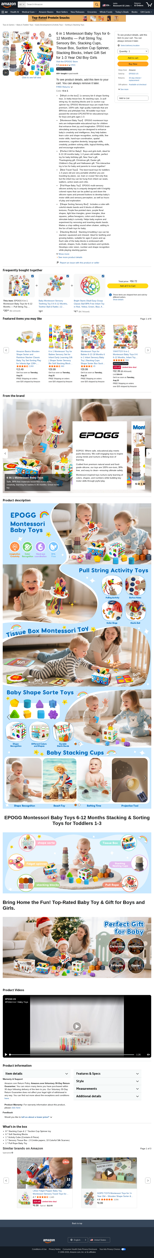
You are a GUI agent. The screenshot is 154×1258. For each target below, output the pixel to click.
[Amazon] (8, 4)
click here (15, 1107)
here (7, 1098)
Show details (118, 300)
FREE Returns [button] (63, 87)
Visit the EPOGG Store (67, 61)
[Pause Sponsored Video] (68, 1179)
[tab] (75, 744)
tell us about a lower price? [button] (35, 1117)
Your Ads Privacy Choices (109, 1249)
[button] (4, 12)
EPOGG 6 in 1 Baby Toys (16, 1002)
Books (134, 12)
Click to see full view (31, 77)
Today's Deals (122, 12)
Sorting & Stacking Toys (74, 25)
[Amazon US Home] (49, 1241)
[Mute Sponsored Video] (68, 1185)
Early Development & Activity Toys (49, 25)
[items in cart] (149, 4)
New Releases (77, 12)
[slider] (71, 1054)
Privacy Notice (55, 1249)
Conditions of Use (39, 1249)
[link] (54, 285)
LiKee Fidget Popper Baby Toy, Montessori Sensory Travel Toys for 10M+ (49, 1192)
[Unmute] (148, 1054)
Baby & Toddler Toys (25, 25)
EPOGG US (133, 74)
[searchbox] (59, 4)
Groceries (92, 12)
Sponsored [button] (7, 1153)
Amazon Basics (46, 12)
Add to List (124, 98)
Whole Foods (106, 12)
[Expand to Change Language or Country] (110, 5)
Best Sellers (62, 12)
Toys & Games (8, 25)
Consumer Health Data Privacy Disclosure (80, 1249)
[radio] (6, 35)
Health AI (14, 12)
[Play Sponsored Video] (109, 1173)
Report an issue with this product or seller (79, 262)
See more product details (70, 257)
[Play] (5, 1054)
